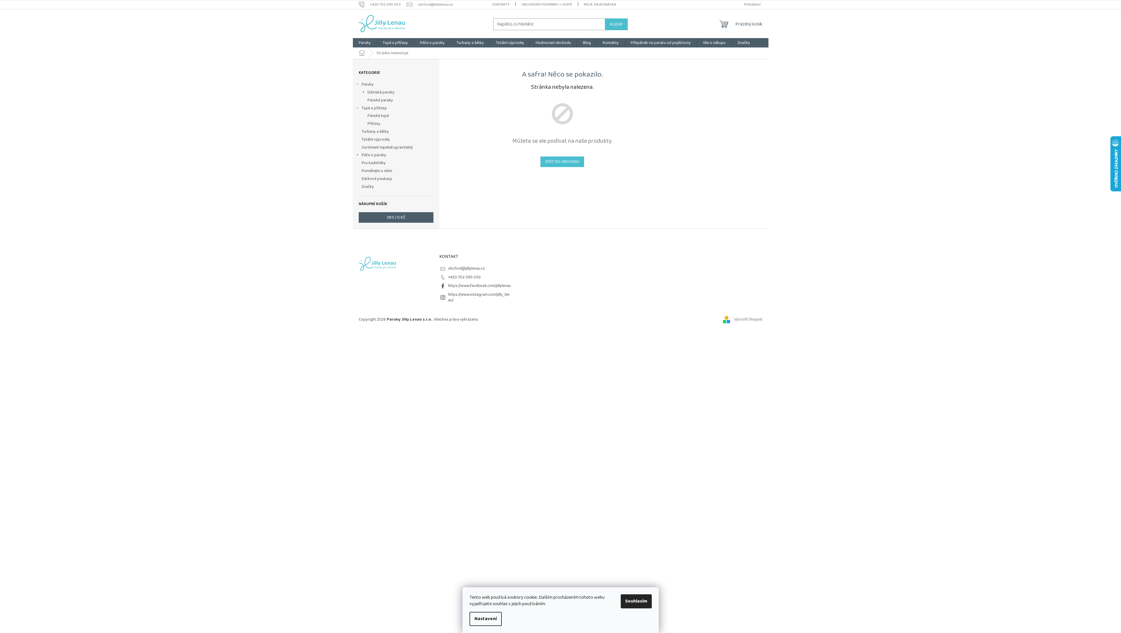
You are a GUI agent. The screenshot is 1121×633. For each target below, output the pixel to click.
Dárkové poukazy (377, 179)
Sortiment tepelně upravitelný (387, 147)
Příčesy (374, 123)
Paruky (368, 84)
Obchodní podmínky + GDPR (546, 4)
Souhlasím (636, 601)
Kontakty (501, 4)
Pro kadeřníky (374, 163)
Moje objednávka (600, 4)
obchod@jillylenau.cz (466, 268)
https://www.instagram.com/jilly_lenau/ (479, 297)
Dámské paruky (381, 92)
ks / (396, 217)
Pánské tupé (378, 116)
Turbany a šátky (375, 131)
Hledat (616, 24)
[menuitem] (365, 42)
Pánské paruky (380, 100)
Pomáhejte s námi (377, 171)
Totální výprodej (375, 139)
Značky (368, 186)
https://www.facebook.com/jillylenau (479, 286)
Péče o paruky (374, 155)
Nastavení (485, 618)
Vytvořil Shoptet (748, 319)
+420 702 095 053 (464, 277)
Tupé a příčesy (374, 108)
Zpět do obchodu (562, 162)
